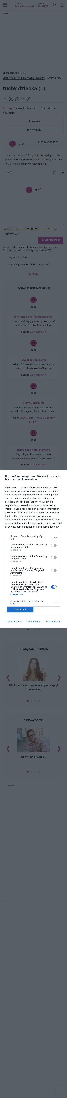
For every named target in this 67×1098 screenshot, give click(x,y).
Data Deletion (14, 621)
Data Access (33, 621)
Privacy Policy (53, 621)
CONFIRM (20, 609)
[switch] (54, 545)
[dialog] (33, 549)
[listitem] (33, 537)
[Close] (60, 476)
